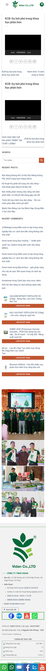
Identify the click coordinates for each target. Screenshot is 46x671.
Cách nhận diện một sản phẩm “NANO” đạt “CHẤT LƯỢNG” (12, 140)
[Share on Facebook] (16, 61)
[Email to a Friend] (25, 61)
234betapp (7, 227)
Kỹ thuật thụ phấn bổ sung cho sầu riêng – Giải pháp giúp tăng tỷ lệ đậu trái (21, 185)
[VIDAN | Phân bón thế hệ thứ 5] (23, 4)
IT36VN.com (17, 634)
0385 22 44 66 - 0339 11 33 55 (19, 596)
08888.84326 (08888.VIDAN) (18, 600)
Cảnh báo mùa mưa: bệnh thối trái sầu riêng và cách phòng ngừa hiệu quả (21, 284)
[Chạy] (8, 52)
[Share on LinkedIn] (34, 61)
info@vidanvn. (15, 604)
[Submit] (41, 160)
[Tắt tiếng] (33, 52)
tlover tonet (7, 241)
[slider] (21, 52)
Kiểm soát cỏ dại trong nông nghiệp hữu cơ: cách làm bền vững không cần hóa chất (22, 231)
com (23, 604)
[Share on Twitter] (21, 61)
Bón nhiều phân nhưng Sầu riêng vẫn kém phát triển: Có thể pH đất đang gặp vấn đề (21, 193)
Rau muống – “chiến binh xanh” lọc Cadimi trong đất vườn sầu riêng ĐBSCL (21, 244)
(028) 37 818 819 (31, 588)
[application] (23, 45)
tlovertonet (7, 280)
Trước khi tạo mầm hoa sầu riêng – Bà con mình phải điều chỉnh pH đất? (21, 202)
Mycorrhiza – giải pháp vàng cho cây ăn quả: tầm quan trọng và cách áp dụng (23, 271)
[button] (7, 4)
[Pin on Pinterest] (30, 61)
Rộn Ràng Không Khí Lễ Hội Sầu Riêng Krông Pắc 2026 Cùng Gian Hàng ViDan (22, 177)
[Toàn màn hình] (37, 52)
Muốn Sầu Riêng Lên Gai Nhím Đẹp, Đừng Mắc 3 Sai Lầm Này (23, 210)
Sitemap (37, 663)
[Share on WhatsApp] (11, 61)
